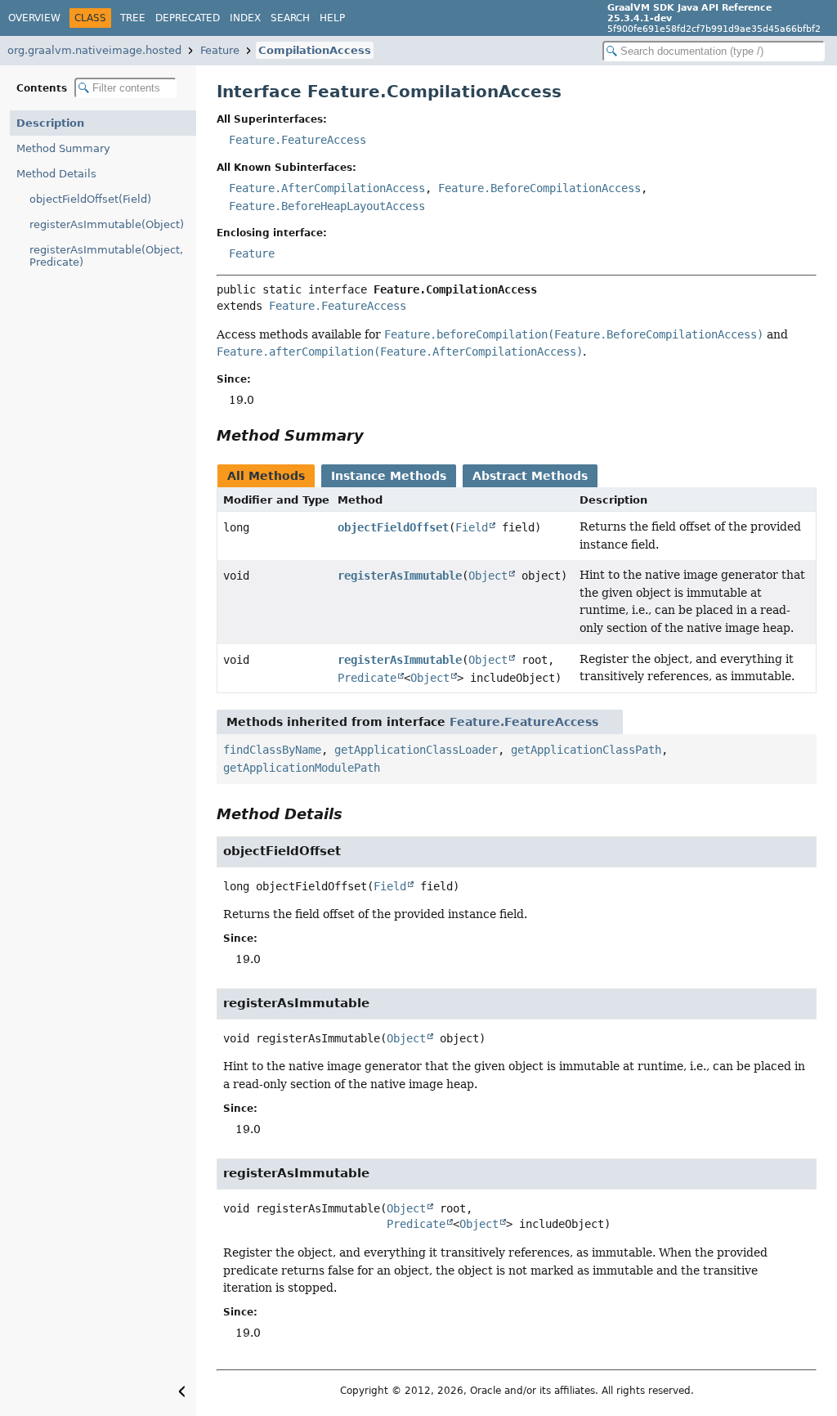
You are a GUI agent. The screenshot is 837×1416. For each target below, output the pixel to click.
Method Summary (63, 148)
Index (245, 18)
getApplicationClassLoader (416, 749)
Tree (132, 18)
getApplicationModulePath (301, 767)
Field (471, 527)
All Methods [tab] (266, 475)
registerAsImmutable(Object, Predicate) (106, 256)
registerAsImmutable (400, 575)
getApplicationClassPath (586, 749)
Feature (219, 50)
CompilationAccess (314, 50)
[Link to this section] (375, 435)
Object (488, 575)
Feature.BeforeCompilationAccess (539, 188)
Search (290, 18)
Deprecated (187, 18)
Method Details (56, 174)
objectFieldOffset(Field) (90, 199)
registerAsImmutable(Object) (106, 224)
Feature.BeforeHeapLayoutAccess (327, 206)
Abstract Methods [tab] (530, 475)
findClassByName (272, 749)
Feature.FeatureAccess (297, 139)
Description (50, 123)
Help (332, 18)
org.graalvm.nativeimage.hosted (94, 50)
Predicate (367, 677)
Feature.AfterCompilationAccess (327, 188)
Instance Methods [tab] (388, 475)
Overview (34, 18)
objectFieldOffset (393, 527)
